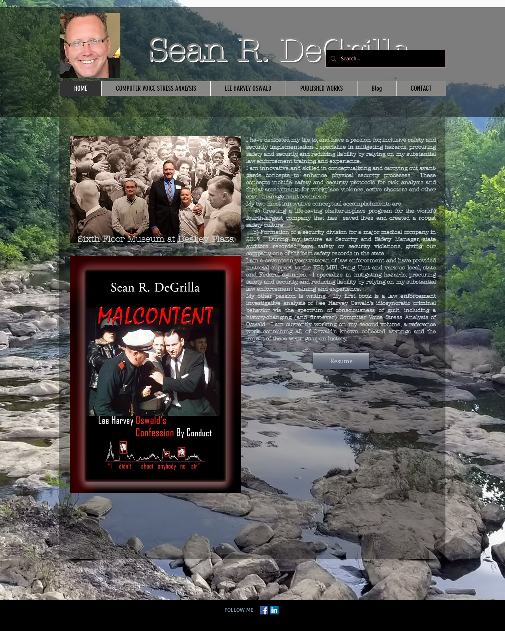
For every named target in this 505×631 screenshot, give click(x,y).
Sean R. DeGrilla (279, 50)
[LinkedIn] (274, 610)
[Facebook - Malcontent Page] (264, 610)
